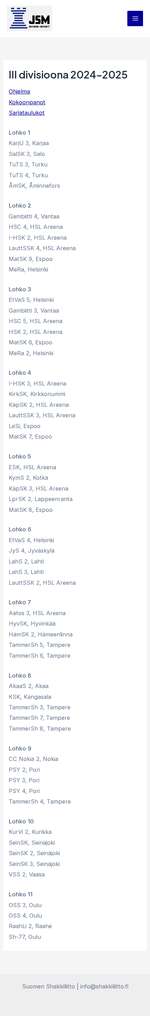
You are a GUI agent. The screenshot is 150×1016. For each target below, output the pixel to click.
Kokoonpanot (27, 102)
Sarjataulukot (27, 112)
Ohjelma (19, 91)
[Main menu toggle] (135, 19)
